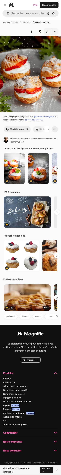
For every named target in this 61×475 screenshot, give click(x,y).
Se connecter (49, 5)
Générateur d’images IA (15, 386)
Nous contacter (12, 450)
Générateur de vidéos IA (15, 390)
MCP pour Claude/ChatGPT (17, 401)
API (5, 420)
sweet (37, 316)
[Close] (56, 470)
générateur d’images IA (44, 116)
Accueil (6, 22)
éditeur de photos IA (34, 120)
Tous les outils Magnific (15, 424)
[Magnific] (30, 334)
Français (30, 360)
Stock (15, 22)
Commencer (10, 432)
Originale (21, 41)
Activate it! (46, 470)
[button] (31, 360)
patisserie (10, 316)
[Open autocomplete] (7, 13)
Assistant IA (9, 382)
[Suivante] (48, 129)
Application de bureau (18, 413)
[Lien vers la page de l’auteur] (6, 140)
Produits (8, 373)
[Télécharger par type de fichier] (55, 31)
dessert (25, 316)
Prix (35, 5)
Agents (11, 405)
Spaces (7, 378)
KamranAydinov (17, 142)
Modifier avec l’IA (19, 129)
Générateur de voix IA (14, 394)
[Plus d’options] (31, 31)
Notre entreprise (12, 441)
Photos (25, 22)
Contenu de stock (12, 397)
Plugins (11, 409)
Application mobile (12, 416)
